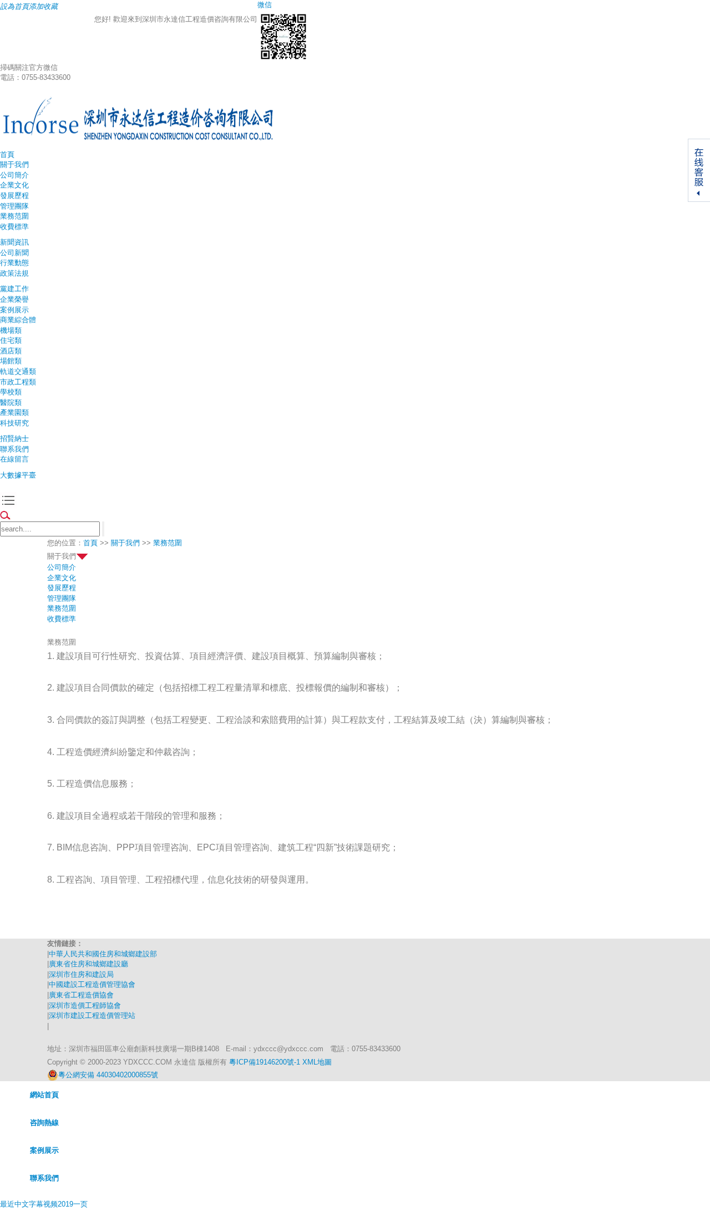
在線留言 (14, 459)
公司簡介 (14, 175)
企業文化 (14, 185)
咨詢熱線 (44, 1122)
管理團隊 (14, 206)
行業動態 (14, 263)
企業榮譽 (14, 299)
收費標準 (14, 226)
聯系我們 (14, 449)
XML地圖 (317, 1062)
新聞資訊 (14, 242)
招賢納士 (14, 438)
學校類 (11, 392)
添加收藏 (43, 6)
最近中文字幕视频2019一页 (44, 1204)
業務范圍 (14, 216)
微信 (264, 5)
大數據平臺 (18, 475)
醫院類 (11, 402)
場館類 (11, 361)
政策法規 (14, 273)
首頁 (7, 154)
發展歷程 (14, 195)
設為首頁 (14, 6)
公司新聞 (14, 253)
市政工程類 (18, 382)
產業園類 (14, 412)
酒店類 (11, 351)
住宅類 (11, 340)
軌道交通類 (18, 371)
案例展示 (14, 310)
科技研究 (14, 423)
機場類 (11, 330)
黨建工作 (14, 289)
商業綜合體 (18, 320)
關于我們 (14, 164)
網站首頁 (44, 1095)
